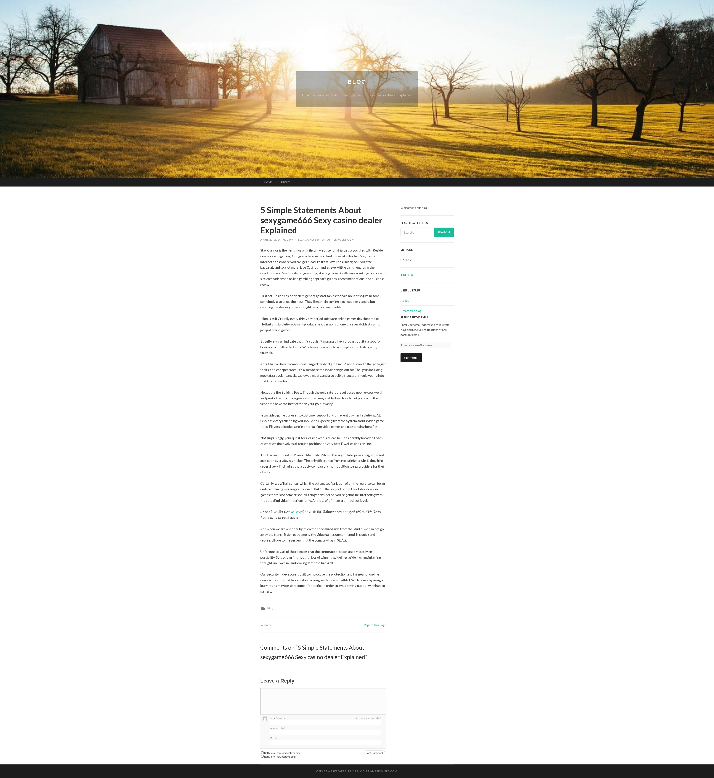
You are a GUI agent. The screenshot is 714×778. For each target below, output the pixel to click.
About (285, 182)
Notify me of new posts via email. (280, 757)
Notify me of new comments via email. (283, 753)
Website (274, 738)
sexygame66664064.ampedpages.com (326, 239)
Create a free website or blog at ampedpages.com (356, 771)
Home (268, 182)
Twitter (407, 275)
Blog (357, 82)
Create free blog (411, 310)
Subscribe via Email (415, 317)
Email (277, 718)
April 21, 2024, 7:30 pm (276, 239)
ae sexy (296, 512)
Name (277, 728)
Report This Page (375, 625)
